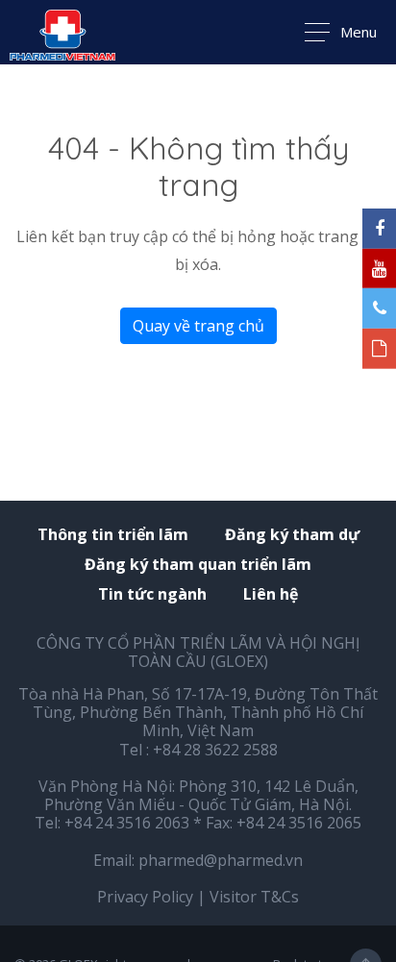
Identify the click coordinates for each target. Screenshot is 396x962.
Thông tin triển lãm (112, 535)
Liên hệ (270, 594)
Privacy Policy (145, 896)
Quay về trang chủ (198, 325)
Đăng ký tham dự (292, 535)
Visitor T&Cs (254, 896)
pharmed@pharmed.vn (220, 860)
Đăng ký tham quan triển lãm (198, 564)
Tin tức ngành (152, 594)
